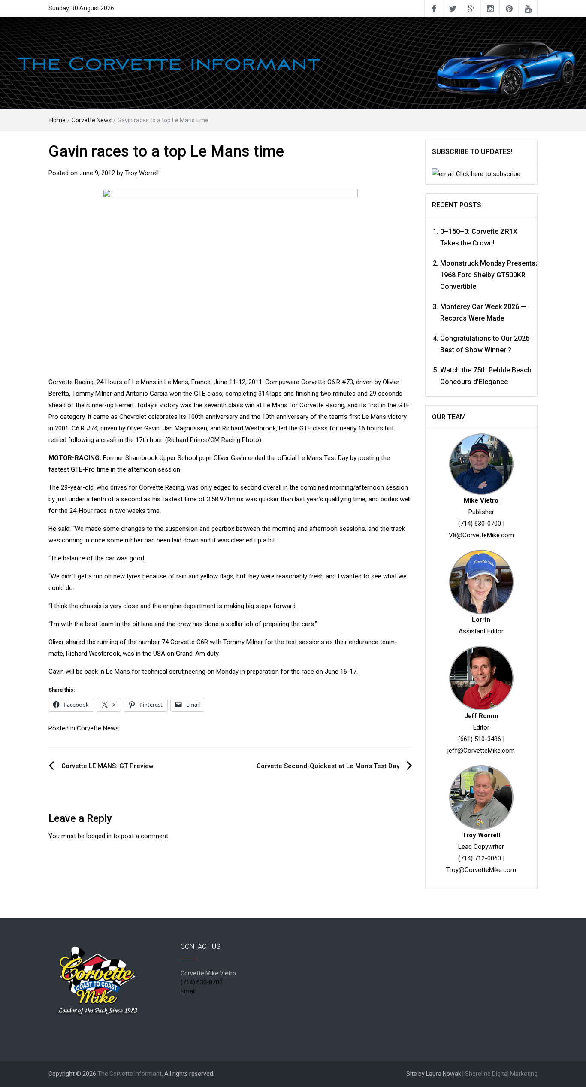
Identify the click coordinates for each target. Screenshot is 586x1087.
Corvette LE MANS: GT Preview (107, 766)
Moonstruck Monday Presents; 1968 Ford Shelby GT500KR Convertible (488, 275)
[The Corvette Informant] (293, 63)
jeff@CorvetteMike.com (481, 750)
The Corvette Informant (129, 1073)
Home (57, 120)
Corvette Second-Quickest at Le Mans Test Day (328, 766)
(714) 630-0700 (479, 523)
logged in (99, 836)
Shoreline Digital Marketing (501, 1073)
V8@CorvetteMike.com (481, 535)
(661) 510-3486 (479, 739)
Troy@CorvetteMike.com (481, 870)
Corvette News (92, 120)
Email (188, 991)
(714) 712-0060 (479, 858)
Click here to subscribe (488, 174)
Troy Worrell (142, 173)
